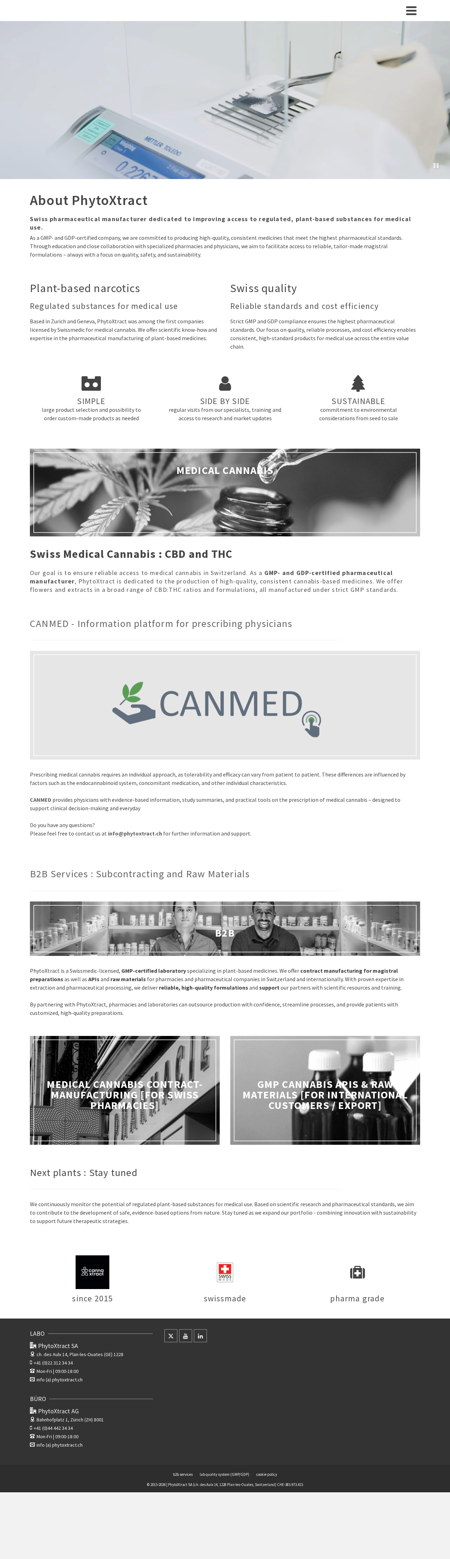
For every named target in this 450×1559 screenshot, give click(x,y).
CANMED (41, 799)
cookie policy (266, 1474)
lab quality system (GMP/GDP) (224, 1474)
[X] (171, 1335)
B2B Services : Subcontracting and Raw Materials (140, 873)
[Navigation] (411, 10)
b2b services (183, 1474)
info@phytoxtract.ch (135, 833)
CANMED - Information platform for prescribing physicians (161, 623)
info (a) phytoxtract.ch (60, 1379)
